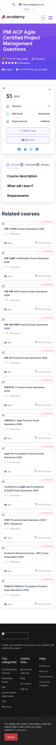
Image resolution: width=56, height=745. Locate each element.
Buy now (29, 139)
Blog (22, 678)
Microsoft (6, 706)
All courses (25, 683)
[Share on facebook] (19, 150)
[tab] (13, 164)
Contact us (44, 666)
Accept (11, 737)
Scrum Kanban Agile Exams (9, 694)
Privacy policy (46, 676)
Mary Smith (22, 58)
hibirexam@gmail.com (33, 4)
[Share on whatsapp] (31, 150)
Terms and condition (44, 684)
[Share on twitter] (25, 150)
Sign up (24, 689)
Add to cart (29, 130)
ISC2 (4, 701)
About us (43, 671)
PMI (3, 687)
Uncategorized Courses (9, 671)
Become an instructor (26, 671)
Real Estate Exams (7, 680)
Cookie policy (21, 730)
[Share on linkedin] (37, 150)
